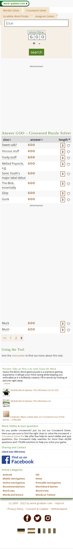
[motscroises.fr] (40, 530)
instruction (18, 355)
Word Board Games (47, 486)
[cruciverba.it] (51, 530)
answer (35, 140)
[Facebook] (26, 518)
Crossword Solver (36, 10)
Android (7, 474)
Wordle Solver (11, 10)
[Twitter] (36, 518)
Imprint (59, 503)
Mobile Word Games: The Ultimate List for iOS (34, 390)
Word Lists (9, 490)
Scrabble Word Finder (16, 16)
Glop (5, 193)
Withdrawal (58, 509)
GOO (31, 145)
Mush (5, 329)
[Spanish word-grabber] (30, 530)
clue (6, 140)
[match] (68, 145)
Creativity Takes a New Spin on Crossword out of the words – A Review (33, 418)
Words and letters (13, 494)
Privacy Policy (15, 509)
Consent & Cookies (37, 509)
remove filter (36, 32)
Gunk (5, 199)
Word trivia (42, 490)
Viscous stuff (10, 151)
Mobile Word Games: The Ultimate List (31, 401)
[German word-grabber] (20, 530)
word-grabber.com (41, 503)
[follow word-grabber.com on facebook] (18, 460)
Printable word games (48, 482)
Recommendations (14, 486)
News (39, 478)
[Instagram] (47, 518)
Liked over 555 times (13, 451)
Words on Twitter (46, 494)
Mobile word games (14, 478)
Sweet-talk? (9, 145)
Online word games (14, 482)
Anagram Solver (44, 16)
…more (6, 383)
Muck (5, 323)
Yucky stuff (9, 157)
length (63, 140)
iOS (37, 474)
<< (4, 338)
